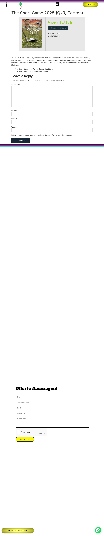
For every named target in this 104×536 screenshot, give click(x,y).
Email (14, 119)
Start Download (59, 28)
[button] (57, 4)
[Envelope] (20, 7)
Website (14, 127)
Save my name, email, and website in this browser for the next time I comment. (43, 135)
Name (14, 110)
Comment (15, 85)
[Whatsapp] (20, 3)
